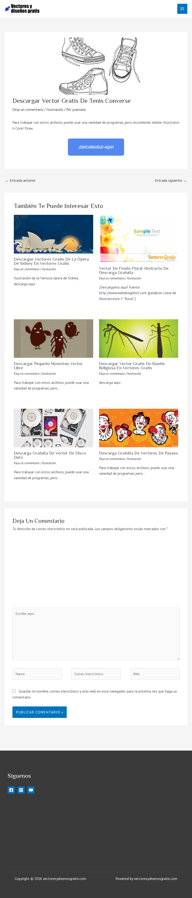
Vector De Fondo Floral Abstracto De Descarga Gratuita (134, 270)
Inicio (12, 798)
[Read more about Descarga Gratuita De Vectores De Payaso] (138, 428)
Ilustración (54, 109)
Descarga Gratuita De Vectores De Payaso (138, 453)
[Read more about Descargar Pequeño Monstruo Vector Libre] (53, 338)
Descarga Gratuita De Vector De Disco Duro (50, 455)
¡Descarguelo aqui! (96, 147)
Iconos (13, 822)
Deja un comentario (27, 109)
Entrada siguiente (171, 180)
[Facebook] (11, 790)
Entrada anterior (20, 180)
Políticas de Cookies (28, 846)
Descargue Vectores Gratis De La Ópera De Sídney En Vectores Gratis (51, 261)
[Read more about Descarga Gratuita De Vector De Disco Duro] (53, 428)
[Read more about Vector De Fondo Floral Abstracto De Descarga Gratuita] (138, 238)
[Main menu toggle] (182, 9)
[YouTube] (30, 790)
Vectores (15, 827)
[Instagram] (21, 790)
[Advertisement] (96, 572)
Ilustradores (17, 810)
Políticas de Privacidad (29, 852)
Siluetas (14, 816)
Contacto (19, 858)
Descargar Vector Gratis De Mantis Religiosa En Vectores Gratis (132, 365)
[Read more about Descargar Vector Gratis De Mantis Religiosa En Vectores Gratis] (138, 338)
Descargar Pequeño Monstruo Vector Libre (48, 365)
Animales (15, 833)
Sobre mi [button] (14, 839)
